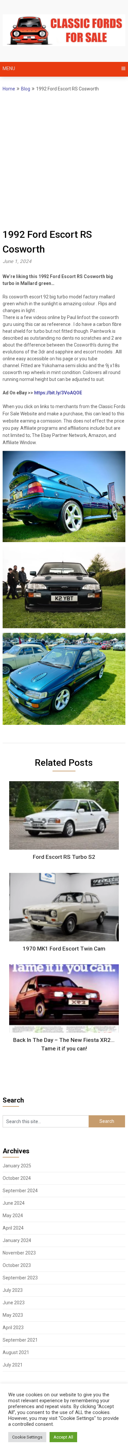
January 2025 (17, 1165)
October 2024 (17, 1178)
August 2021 (16, 1352)
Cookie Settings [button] (27, 1437)
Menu (9, 68)
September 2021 (20, 1340)
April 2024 (13, 1228)
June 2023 (14, 1302)
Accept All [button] (63, 1437)
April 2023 (13, 1327)
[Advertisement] (64, 160)
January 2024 (17, 1240)
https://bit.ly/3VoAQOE (58, 392)
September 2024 (20, 1190)
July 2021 (13, 1364)
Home (9, 88)
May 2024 (13, 1215)
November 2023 (19, 1252)
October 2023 (17, 1265)
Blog (25, 88)
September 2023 (20, 1277)
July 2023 (13, 1290)
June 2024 (14, 1203)
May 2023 (13, 1315)
